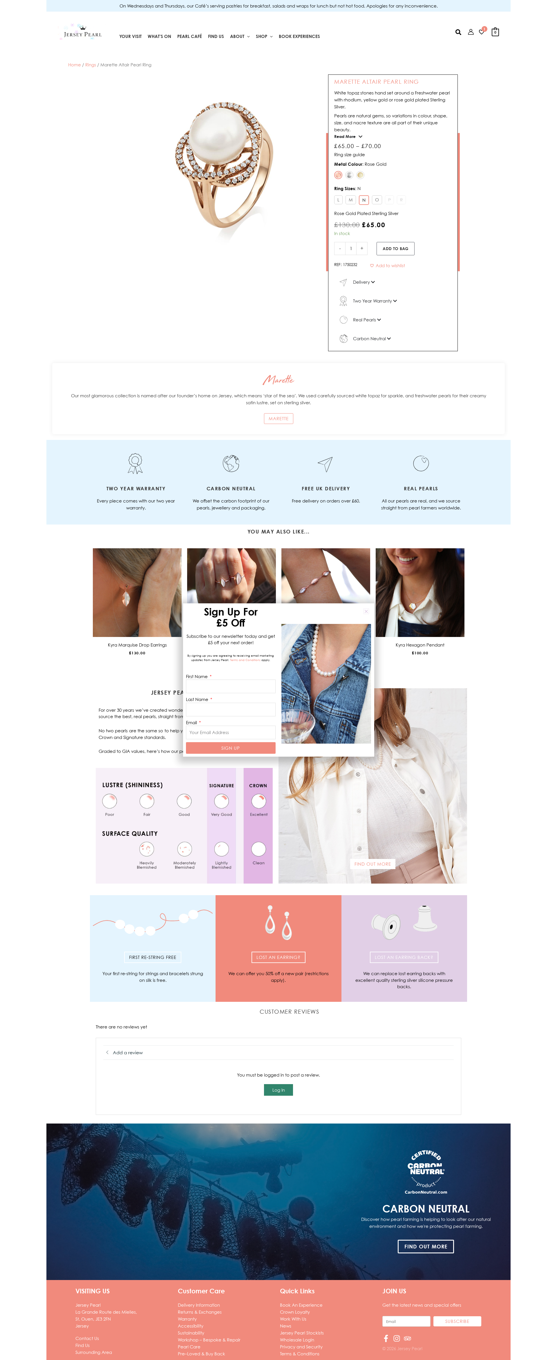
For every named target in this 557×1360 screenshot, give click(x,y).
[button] (247, 36)
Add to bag (395, 248)
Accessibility (190, 1325)
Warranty (187, 1318)
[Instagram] (396, 1338)
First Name (197, 676)
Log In (278, 1090)
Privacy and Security (301, 1346)
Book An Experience (301, 1305)
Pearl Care (189, 1346)
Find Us (82, 1345)
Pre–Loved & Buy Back (201, 1353)
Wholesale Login (297, 1339)
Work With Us (293, 1318)
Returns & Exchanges (200, 1312)
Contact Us (87, 1338)
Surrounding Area (93, 1352)
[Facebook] (386, 1338)
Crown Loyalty (295, 1312)
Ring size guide (349, 154)
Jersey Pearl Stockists (302, 1332)
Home (74, 64)
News (285, 1325)
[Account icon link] (471, 32)
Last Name (197, 699)
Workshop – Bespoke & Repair (209, 1339)
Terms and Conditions (245, 660)
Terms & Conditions (299, 1353)
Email (192, 722)
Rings (90, 64)
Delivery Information (199, 1305)
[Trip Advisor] (407, 1338)
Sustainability (191, 1332)
